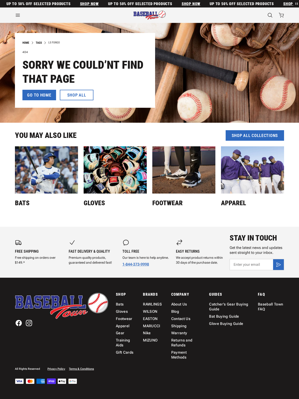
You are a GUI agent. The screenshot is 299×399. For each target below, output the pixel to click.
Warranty (179, 333)
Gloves (94, 203)
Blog (175, 311)
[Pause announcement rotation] (296, 4)
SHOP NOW (84, 4)
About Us (179, 304)
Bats (22, 203)
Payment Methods (179, 354)
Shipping (179, 326)
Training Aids (123, 342)
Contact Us (180, 318)
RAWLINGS (152, 304)
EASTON (150, 318)
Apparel (233, 203)
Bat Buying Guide (224, 316)
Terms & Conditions (81, 368)
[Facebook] (18, 323)
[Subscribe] (278, 264)
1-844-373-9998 (135, 264)
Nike (147, 333)
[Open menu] (56, 15)
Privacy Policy (56, 368)
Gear (120, 333)
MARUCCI (151, 326)
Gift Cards (124, 352)
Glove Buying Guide (226, 323)
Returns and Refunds (181, 342)
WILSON (150, 311)
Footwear (167, 203)
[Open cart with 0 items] (281, 15)
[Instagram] (29, 323)
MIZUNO (150, 340)
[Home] (149, 15)
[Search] (270, 15)
